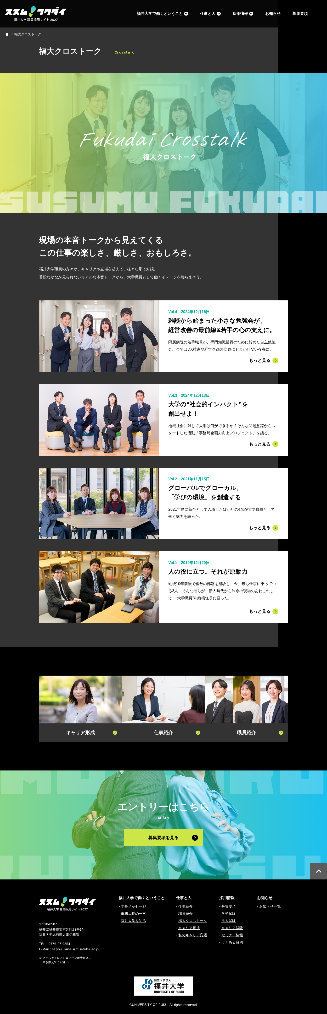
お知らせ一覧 (270, 906)
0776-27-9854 (59, 944)
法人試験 (228, 921)
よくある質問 (232, 942)
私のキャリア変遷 (192, 935)
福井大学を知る (133, 921)
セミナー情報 (232, 935)
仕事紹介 (185, 906)
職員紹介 (185, 913)
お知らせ (273, 13)
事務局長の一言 (133, 913)
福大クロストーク (192, 921)
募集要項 (300, 13)
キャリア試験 (232, 928)
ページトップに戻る (318, 871)
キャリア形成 (189, 928)
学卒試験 (228, 913)
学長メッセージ (133, 906)
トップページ (7, 34)
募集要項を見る (163, 837)
